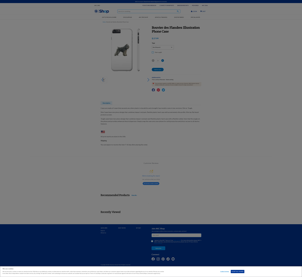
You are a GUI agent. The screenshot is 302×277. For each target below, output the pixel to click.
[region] (151, 271)
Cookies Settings (224, 271)
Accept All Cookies (237, 271)
